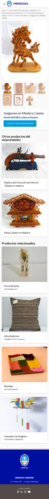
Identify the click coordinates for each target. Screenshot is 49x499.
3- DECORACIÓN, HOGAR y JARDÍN (21, 10)
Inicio (4, 10)
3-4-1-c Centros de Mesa (18, 15)
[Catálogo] (24, 3)
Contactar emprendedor (20, 123)
